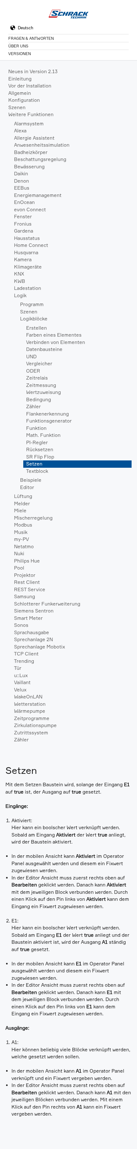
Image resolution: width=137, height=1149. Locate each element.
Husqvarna (26, 252)
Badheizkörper (30, 152)
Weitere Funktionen (31, 114)
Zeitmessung (41, 385)
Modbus (23, 525)
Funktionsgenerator (49, 421)
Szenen (16, 107)
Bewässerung (29, 167)
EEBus (21, 188)
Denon (21, 181)
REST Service (29, 589)
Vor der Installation (29, 86)
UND (31, 357)
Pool (19, 568)
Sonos (21, 625)
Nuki (19, 553)
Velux (20, 690)
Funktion (36, 428)
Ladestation (27, 288)
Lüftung (23, 496)
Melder (22, 504)
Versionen (19, 53)
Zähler (33, 406)
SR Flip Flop (40, 457)
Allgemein (19, 93)
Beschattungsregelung (40, 159)
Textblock (37, 471)
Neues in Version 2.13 (33, 71)
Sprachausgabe (31, 632)
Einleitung (20, 79)
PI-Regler (37, 442)
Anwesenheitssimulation (41, 145)
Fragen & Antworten (31, 38)
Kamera (23, 259)
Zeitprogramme (31, 718)
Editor (27, 487)
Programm (32, 304)
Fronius (23, 224)
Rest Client (27, 582)
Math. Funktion (43, 435)
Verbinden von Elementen (55, 342)
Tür (17, 668)
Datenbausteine (44, 349)
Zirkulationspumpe (35, 725)
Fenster (23, 217)
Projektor (24, 575)
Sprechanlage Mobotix (39, 647)
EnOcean (24, 202)
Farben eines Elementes (54, 335)
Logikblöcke (33, 319)
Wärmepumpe (29, 711)
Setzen (34, 464)
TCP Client (26, 654)
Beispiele (30, 480)
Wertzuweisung (43, 392)
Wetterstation (30, 704)
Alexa (20, 131)
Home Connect (31, 245)
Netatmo (24, 546)
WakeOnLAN (28, 697)
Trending (24, 661)
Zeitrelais (37, 378)
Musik (20, 532)
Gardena (23, 231)
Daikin (21, 174)
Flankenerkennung (47, 414)
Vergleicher (39, 364)
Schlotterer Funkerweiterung (47, 604)
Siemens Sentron (34, 611)
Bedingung (38, 399)
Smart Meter (28, 618)
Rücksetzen (39, 449)
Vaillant (22, 682)
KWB (19, 281)
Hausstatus (27, 238)
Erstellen (36, 328)
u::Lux (21, 675)
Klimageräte (28, 267)
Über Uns (18, 46)
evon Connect (30, 210)
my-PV (21, 539)
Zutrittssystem (31, 733)
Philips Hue (27, 561)
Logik (20, 295)
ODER (33, 371)
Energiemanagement (37, 195)
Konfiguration (24, 100)
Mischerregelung (33, 518)
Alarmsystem (29, 124)
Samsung (24, 596)
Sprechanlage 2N (33, 639)
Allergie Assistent (34, 138)
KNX (19, 274)
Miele (20, 511)
